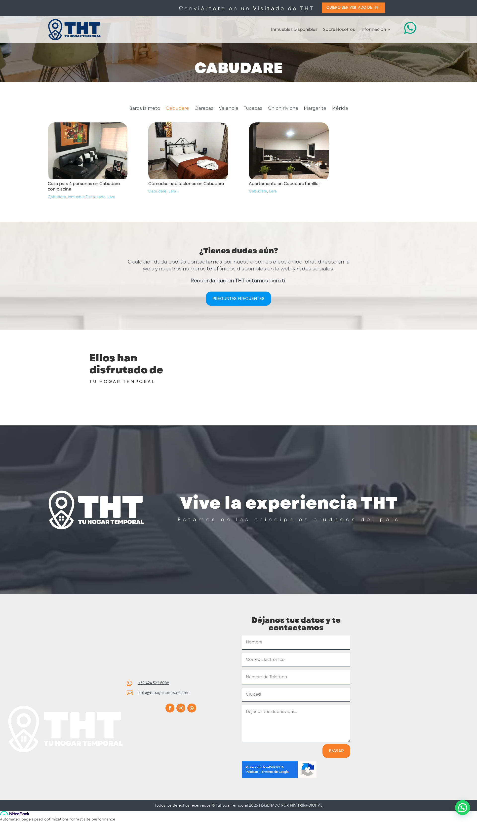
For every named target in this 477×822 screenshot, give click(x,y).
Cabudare (177, 109)
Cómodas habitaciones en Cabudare (186, 184)
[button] (462, 807)
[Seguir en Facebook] (169, 708)
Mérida (340, 109)
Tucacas (253, 109)
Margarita (315, 109)
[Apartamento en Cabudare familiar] (289, 151)
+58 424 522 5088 (153, 682)
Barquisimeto (144, 109)
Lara (111, 196)
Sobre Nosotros (339, 29)
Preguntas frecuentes (238, 298)
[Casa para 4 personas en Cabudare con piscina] (87, 151)
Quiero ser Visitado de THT (353, 7)
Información (373, 29)
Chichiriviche (283, 109)
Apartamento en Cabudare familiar (284, 184)
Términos (267, 772)
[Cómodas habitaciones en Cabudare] (188, 151)
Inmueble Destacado (87, 196)
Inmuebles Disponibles (294, 29)
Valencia (228, 109)
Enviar (336, 751)
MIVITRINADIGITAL (306, 805)
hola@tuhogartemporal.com (163, 692)
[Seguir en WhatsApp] (191, 708)
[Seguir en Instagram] (180, 708)
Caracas (204, 109)
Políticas (252, 772)
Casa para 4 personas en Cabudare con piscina (84, 186)
